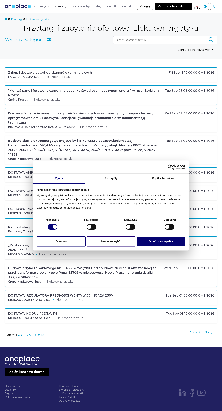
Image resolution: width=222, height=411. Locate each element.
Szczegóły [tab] (111, 178)
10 (42, 334)
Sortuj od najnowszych (194, 50)
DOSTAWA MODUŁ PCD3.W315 (32, 313)
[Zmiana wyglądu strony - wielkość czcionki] (213, 6)
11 (46, 334)
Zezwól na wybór (111, 241)
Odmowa (61, 241)
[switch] (91, 227)
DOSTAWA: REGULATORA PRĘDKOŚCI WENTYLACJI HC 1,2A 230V (60, 295)
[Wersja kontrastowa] (205, 6)
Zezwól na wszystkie (160, 241)
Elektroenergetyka (37, 19)
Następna (210, 332)
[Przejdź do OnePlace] (18, 6)
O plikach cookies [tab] (163, 178)
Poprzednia (196, 332)
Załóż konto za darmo (173, 6)
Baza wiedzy (12, 386)
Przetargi (17, 19)
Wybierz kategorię (26, 39)
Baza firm (11, 389)
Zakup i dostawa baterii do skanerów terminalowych (50, 72)
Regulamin (11, 393)
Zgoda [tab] (59, 178)
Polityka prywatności (17, 397)
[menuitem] (41, 6)
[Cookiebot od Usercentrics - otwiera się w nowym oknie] (170, 167)
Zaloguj (145, 6)
